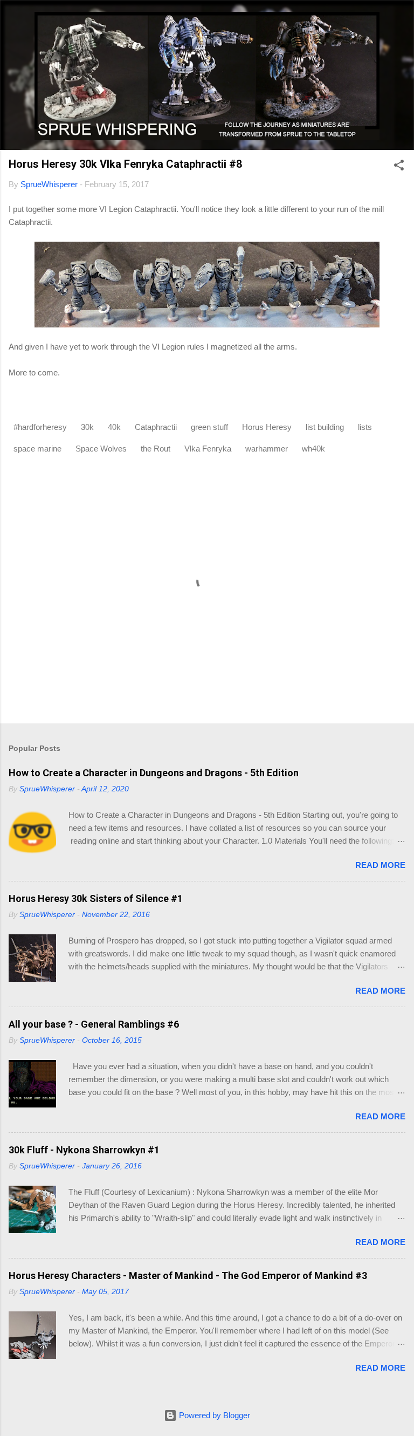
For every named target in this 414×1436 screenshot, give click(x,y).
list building (325, 427)
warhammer (266, 448)
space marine (37, 448)
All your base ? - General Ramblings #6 (94, 1024)
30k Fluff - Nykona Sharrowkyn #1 (84, 1149)
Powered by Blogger (213, 1415)
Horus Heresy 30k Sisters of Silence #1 (96, 898)
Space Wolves (101, 448)
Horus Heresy (267, 427)
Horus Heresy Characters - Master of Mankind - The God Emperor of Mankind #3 (188, 1275)
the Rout (155, 448)
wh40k (313, 448)
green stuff (209, 427)
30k (87, 427)
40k (114, 427)
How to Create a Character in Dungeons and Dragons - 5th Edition (154, 772)
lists (365, 427)
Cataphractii (156, 427)
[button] (398, 167)
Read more (380, 865)
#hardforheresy (40, 427)
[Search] (398, 21)
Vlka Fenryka (207, 448)
